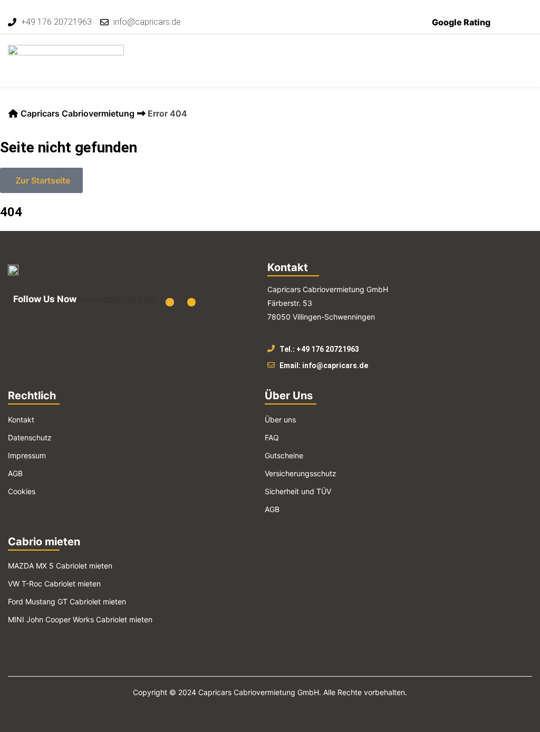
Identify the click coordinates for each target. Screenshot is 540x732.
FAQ (272, 437)
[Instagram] (191, 302)
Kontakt (21, 419)
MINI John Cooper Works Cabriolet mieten (80, 619)
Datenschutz (30, 437)
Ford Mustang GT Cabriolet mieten (67, 601)
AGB (15, 473)
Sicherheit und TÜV (298, 491)
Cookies (21, 491)
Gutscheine (284, 455)
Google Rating (461, 22)
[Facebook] (170, 302)
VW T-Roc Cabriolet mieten (54, 583)
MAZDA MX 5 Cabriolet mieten (60, 565)
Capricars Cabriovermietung (77, 113)
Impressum (27, 455)
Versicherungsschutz (300, 473)
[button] (524, 53)
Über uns (280, 419)
